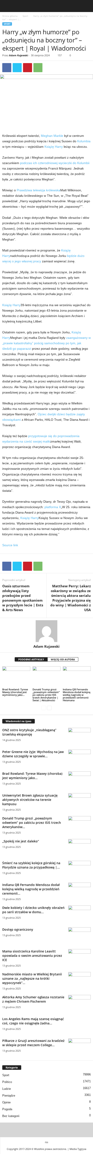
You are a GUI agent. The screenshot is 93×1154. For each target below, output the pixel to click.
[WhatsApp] (37, 67)
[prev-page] (43, 708)
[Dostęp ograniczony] (79, 935)
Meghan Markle (52, 136)
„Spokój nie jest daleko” (20, 841)
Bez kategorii (10, 1116)
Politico (7, 1082)
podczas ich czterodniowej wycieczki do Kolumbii (54, 163)
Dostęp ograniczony (17, 929)
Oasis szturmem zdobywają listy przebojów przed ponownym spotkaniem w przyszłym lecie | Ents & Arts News (22, 598)
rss (46, 1142)
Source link (10, 545)
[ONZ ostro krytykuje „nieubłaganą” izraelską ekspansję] (79, 736)
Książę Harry (53, 146)
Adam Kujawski (18, 55)
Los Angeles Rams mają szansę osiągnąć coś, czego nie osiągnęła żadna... (33, 1021)
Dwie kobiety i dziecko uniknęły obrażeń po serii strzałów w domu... (33, 909)
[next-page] (49, 708)
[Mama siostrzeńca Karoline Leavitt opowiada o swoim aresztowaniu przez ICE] (79, 957)
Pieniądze (8, 1095)
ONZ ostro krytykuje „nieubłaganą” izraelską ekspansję (29, 732)
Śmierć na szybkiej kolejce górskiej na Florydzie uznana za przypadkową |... (31, 865)
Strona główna (10, 15)
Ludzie (6, 1088)
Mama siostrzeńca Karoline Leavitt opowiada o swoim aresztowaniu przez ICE (32, 955)
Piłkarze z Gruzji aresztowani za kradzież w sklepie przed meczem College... (33, 1042)
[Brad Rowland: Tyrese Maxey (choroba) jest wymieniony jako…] (16, 676)
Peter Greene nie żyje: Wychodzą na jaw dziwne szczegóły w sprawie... (33, 754)
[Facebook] (6, 67)
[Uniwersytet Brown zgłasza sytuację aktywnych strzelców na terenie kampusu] (79, 801)
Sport (25, 15)
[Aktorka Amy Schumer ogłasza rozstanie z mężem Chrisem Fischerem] (79, 1003)
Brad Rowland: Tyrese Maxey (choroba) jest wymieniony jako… (15, 692)
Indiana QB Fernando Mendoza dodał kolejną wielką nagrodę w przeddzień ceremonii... (31, 889)
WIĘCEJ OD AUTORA (63, 659)
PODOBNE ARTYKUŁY (31, 659)
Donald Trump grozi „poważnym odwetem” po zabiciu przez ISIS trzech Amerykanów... (31, 822)
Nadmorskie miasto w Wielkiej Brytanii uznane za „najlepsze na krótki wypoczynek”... (32, 978)
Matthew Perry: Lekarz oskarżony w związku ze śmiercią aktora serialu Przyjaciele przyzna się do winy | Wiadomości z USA (70, 598)
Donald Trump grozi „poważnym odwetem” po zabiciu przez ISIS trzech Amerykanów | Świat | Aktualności (46, 695)
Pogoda (7, 1109)
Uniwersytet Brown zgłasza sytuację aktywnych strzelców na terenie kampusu (30, 799)
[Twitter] (17, 67)
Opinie (6, 1102)
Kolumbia (84, 141)
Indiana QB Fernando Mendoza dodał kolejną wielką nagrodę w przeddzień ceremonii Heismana (76, 695)
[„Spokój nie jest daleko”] (79, 847)
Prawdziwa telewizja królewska (38, 190)
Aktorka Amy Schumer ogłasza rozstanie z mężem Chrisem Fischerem (33, 999)
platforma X (52, 507)
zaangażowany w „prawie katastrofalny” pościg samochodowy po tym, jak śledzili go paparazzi (46, 343)
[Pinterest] (27, 67)
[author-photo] (46, 631)
